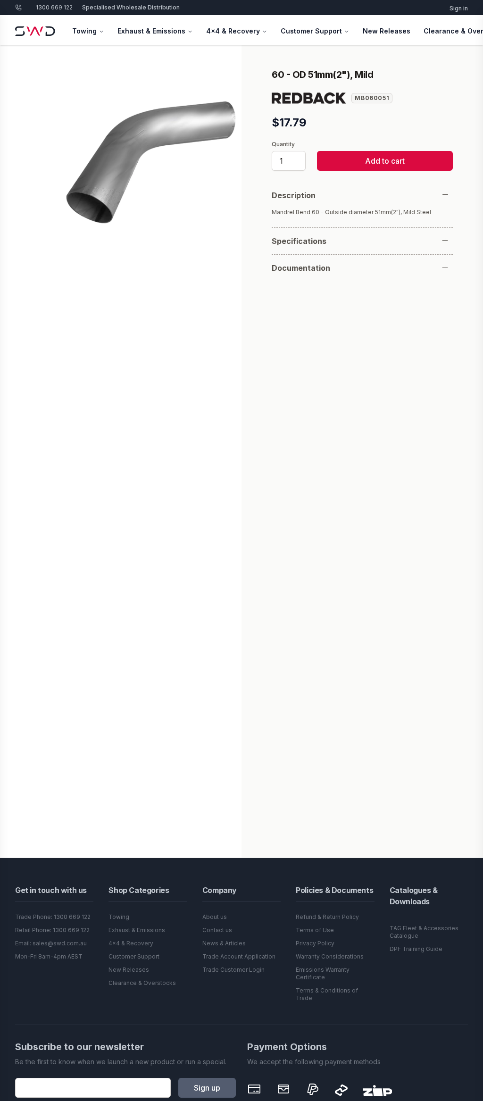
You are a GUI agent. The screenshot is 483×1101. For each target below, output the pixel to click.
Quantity (283, 144)
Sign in (459, 8)
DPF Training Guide (416, 948)
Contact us (217, 930)
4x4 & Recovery (233, 31)
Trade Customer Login (233, 969)
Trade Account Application (238, 956)
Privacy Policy (315, 943)
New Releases (386, 31)
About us (214, 916)
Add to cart (385, 161)
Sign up (207, 1088)
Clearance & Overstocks (142, 982)
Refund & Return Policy (327, 916)
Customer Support (311, 31)
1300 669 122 (54, 7)
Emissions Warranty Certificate (323, 973)
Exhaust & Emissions (151, 31)
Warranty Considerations (330, 956)
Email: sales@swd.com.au (51, 943)
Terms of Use (315, 930)
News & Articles (224, 943)
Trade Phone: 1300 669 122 (53, 916)
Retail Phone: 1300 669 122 (52, 930)
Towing (84, 31)
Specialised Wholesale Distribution (131, 7)
